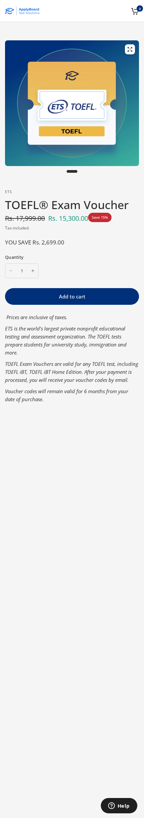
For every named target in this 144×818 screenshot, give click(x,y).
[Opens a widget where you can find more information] (118, 806)
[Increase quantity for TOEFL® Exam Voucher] (32, 271)
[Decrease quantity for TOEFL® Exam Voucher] (10, 271)
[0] (134, 11)
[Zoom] (130, 49)
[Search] (123, 11)
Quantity (14, 257)
